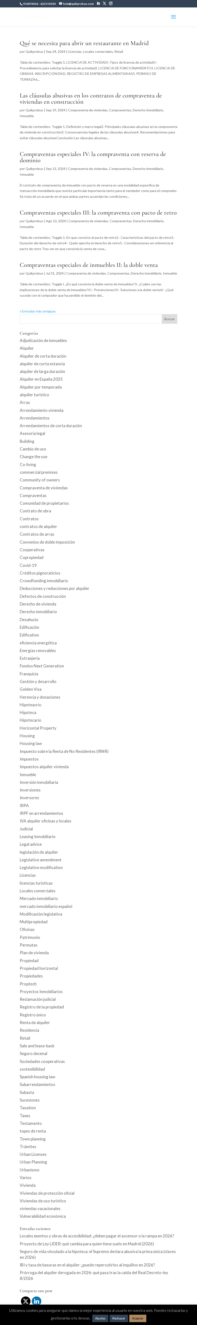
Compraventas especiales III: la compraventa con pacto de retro (98, 212)
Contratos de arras (37, 534)
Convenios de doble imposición (47, 542)
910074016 (30, 4)
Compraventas (120, 110)
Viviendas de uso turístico (43, 1200)
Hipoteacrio (30, 704)
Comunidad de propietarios (44, 503)
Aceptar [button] (137, 1318)
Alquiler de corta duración (43, 356)
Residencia (29, 1030)
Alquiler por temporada (41, 387)
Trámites (28, 1146)
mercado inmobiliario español (46, 906)
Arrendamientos (34, 417)
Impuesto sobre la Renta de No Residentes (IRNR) (64, 751)
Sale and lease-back (37, 1045)
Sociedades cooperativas (42, 1061)
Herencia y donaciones (40, 697)
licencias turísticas (36, 883)
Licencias (75, 51)
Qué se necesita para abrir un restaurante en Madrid (84, 43)
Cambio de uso (33, 448)
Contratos (29, 518)
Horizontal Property (38, 728)
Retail (118, 51)
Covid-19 (28, 565)
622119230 (47, 4)
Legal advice (31, 844)
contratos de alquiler (38, 526)
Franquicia (29, 673)
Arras (25, 402)
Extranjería (30, 658)
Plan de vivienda (34, 952)
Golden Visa (31, 689)
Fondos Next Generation (42, 665)
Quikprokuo (34, 51)
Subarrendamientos (37, 1084)
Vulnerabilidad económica (43, 1216)
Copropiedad (31, 557)
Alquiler (27, 348)
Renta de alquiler (35, 1022)
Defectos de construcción (43, 596)
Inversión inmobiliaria (39, 782)
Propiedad (29, 960)
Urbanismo (29, 1169)
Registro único (33, 1014)
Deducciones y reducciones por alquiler (54, 588)
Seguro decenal (33, 1053)
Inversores (29, 797)
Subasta (27, 1092)
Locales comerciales (98, 51)
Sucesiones (30, 1100)
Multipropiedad (34, 921)
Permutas (28, 944)
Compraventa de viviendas (88, 110)
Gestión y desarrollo (38, 681)
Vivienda (28, 1185)
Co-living (28, 464)
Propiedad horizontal (39, 968)
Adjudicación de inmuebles (43, 340)
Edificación (29, 627)
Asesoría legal (32, 433)
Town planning (33, 1138)
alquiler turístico (34, 394)
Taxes (25, 1115)
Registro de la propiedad (42, 1006)
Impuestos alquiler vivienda (44, 766)
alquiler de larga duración (42, 371)
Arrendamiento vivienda (41, 410)
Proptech (28, 983)
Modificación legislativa (41, 914)
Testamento (31, 1123)
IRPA (24, 805)
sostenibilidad (32, 1069)
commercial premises (39, 472)
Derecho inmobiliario (148, 110)
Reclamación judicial (38, 999)
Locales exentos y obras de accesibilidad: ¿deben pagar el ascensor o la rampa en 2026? (97, 1235)
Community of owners (40, 479)
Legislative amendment (41, 859)
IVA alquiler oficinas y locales (45, 820)
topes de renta (33, 1130)
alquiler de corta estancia (42, 363)
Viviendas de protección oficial (47, 1193)
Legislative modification (41, 867)
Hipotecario (30, 720)
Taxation (28, 1107)
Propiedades (31, 975)
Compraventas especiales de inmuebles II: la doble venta (89, 265)
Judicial (26, 828)
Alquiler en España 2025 (41, 379)
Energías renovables (38, 650)
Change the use (33, 456)
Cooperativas (32, 549)
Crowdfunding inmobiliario (44, 580)
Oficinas (27, 929)
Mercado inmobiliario (39, 898)
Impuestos (29, 758)
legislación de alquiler (39, 852)
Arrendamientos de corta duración (51, 425)
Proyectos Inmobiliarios (41, 991)
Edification (29, 634)
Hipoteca (28, 712)
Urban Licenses (33, 1154)
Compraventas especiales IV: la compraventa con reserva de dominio (93, 157)
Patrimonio (30, 937)
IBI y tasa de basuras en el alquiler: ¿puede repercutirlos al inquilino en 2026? (87, 1264)
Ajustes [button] (100, 1318)
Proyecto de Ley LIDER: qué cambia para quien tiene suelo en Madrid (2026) (87, 1243)
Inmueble (27, 116)
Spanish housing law (37, 1076)
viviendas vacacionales (40, 1208)
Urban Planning (33, 1161)
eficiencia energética (38, 642)
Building (27, 441)
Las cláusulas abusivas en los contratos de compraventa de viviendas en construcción (91, 98)
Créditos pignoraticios (40, 573)
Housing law (31, 743)
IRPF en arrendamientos (41, 813)
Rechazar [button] (118, 1318)
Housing (27, 735)
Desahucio (29, 619)
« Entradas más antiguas (38, 311)
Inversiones (30, 789)
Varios (25, 1177)
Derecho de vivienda (38, 603)
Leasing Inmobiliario (37, 836)
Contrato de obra (35, 510)
